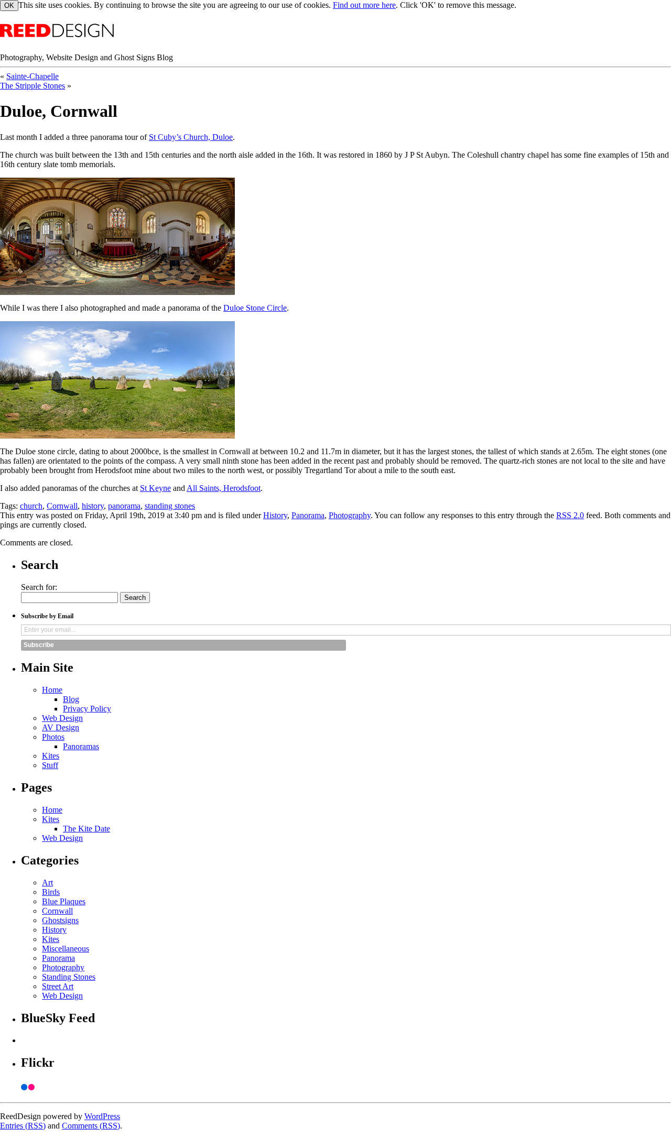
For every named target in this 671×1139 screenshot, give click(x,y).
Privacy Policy (87, 708)
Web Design (62, 718)
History (275, 515)
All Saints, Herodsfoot (224, 488)
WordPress (102, 1116)
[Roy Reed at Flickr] (346, 1087)
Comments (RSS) (91, 1125)
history (93, 505)
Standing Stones (68, 976)
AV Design (60, 727)
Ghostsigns (60, 920)
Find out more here (364, 5)
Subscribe (39, 645)
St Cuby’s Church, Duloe (191, 137)
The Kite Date (86, 828)
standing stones (170, 505)
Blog (71, 699)
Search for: (39, 587)
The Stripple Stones (32, 85)
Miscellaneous (65, 948)
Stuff (50, 765)
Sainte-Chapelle (32, 76)
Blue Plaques (63, 901)
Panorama (307, 515)
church (31, 505)
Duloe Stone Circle (255, 307)
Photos (53, 736)
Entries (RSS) (23, 1125)
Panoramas (81, 746)
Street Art (57, 986)
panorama (124, 505)
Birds (51, 892)
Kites (50, 755)
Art (47, 882)
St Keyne (155, 488)
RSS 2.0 (570, 515)
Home (52, 689)
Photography (350, 515)
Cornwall (62, 505)
